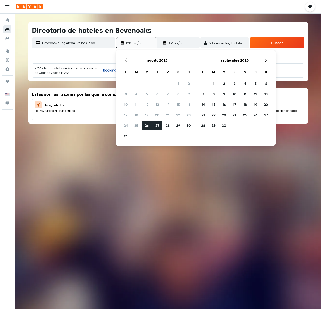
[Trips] (7, 81)
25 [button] (136, 125)
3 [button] (126, 94)
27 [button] (157, 125)
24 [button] (126, 125)
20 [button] (157, 115)
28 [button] (168, 125)
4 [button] (136, 94)
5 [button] (147, 94)
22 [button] (178, 115)
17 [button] (125, 115)
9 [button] (189, 94)
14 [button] (167, 104)
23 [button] (189, 115)
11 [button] (136, 104)
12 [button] (146, 104)
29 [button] (178, 125)
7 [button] (168, 94)
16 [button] (188, 104)
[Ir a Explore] (7, 50)
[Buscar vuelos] (7, 20)
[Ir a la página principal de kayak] (29, 6)
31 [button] (126, 136)
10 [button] (126, 104)
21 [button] (167, 115)
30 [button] (188, 125)
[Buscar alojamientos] (7, 29)
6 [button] (157, 94)
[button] (7, 7)
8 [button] (178, 94)
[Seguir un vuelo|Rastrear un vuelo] (7, 60)
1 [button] (178, 83)
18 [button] (136, 115)
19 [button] (146, 115)
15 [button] (178, 104)
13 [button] (157, 104)
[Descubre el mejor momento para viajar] (7, 69)
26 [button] (147, 125)
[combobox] (77, 43)
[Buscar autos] (7, 38)
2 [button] (189, 83)
